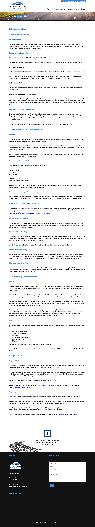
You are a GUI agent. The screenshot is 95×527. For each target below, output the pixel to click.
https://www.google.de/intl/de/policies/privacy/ (69, 414)
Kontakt (83, 9)
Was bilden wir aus (61, 9)
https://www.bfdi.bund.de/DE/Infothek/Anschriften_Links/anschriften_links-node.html (29, 214)
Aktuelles (77, 9)
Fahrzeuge (70, 9)
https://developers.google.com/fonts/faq (48, 385)
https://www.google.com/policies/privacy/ (19, 387)
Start (48, 9)
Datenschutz (58, 523)
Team (53, 9)
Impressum (53, 523)
